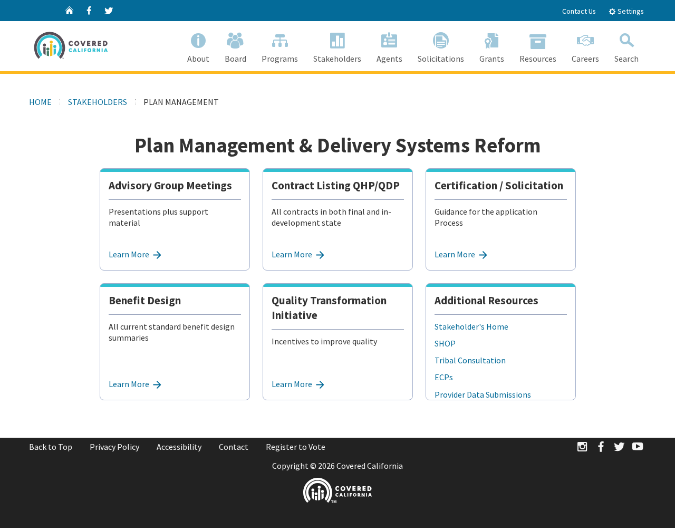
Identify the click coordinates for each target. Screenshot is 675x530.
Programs (280, 58)
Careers (585, 58)
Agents (389, 58)
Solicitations (441, 58)
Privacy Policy (114, 446)
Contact (233, 446)
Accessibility (179, 446)
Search (626, 58)
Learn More (130, 254)
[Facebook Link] (600, 447)
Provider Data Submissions (483, 394)
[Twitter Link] (619, 447)
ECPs (444, 377)
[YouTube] (637, 447)
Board (235, 58)
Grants (491, 58)
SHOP (445, 343)
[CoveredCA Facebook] (89, 10)
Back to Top (50, 446)
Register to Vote (295, 446)
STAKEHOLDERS (97, 102)
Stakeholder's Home (471, 326)
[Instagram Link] (582, 447)
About (198, 58)
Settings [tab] (630, 11)
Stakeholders (337, 58)
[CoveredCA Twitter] (108, 10)
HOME (40, 102)
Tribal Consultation (470, 360)
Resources (537, 58)
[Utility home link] (69, 10)
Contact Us (579, 11)
